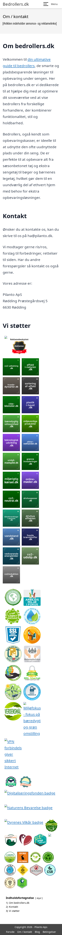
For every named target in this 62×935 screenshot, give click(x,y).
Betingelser (49, 931)
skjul (39, 898)
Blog (37, 931)
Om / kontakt (24, 931)
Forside (10, 931)
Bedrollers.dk (16, 4)
